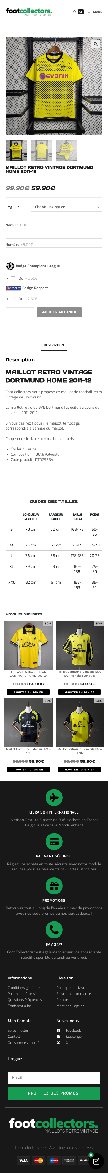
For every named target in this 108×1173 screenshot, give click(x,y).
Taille (13, 207)
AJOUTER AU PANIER (28, 692)
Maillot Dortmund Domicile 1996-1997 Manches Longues (79, 673)
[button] (95, 44)
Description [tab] (54, 345)
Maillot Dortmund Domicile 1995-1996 (79, 751)
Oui (27, 278)
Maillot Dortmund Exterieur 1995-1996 (28, 751)
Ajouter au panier (59, 312)
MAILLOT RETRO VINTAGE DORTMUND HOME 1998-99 (28, 673)
